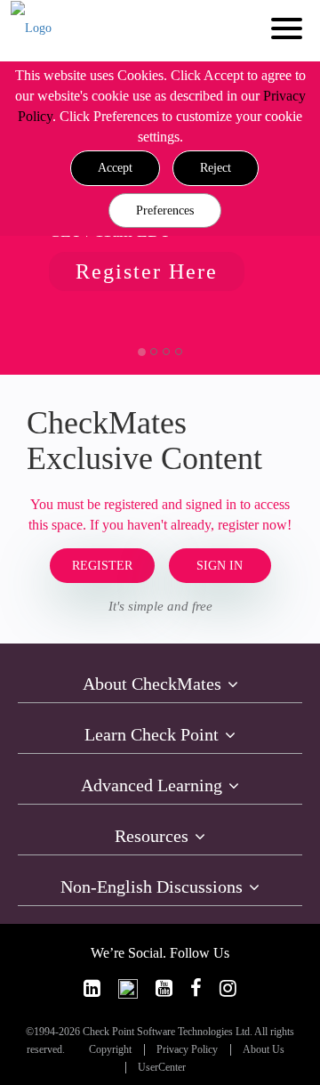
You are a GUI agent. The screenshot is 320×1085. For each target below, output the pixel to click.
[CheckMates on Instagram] (228, 988)
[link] (92, 988)
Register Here (147, 271)
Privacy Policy (187, 1050)
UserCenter (162, 1067)
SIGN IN (219, 565)
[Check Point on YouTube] (164, 988)
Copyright (110, 1050)
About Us (263, 1050)
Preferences (165, 210)
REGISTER (102, 565)
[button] (115, 168)
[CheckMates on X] (128, 988)
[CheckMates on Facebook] (196, 988)
